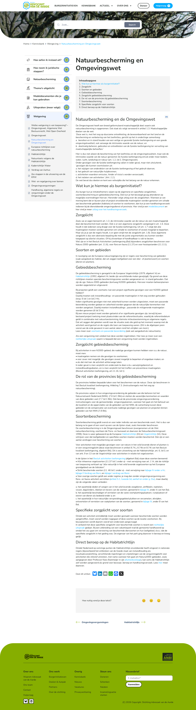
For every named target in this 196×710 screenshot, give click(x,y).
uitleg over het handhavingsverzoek (109, 209)
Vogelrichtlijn (150, 434)
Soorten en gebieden (91, 89)
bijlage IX (144, 489)
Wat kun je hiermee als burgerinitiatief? (100, 83)
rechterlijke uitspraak (86, 338)
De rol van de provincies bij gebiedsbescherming (104, 98)
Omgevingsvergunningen (95, 622)
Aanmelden (133, 684)
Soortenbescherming (91, 101)
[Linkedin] (31, 701)
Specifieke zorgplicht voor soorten (97, 104)
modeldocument (156, 206)
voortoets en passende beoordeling (108, 331)
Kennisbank (89, 5)
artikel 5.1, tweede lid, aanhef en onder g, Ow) (132, 479)
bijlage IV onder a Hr (155, 470)
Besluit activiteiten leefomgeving (109, 458)
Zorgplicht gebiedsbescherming (96, 95)
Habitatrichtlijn (83, 276)
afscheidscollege (133, 559)
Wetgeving (53, 43)
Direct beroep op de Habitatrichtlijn (98, 107)
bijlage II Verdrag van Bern (88, 473)
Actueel (105, 5)
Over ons (122, 5)
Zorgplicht (86, 86)
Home (26, 43)
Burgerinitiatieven (66, 5)
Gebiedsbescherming (91, 92)
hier (160, 562)
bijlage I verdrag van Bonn (117, 473)
